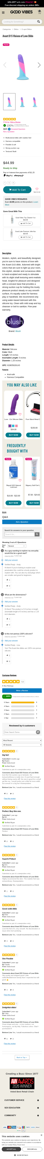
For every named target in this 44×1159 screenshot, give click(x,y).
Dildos (16, 29)
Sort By (4, 546)
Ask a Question (8, 132)
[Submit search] (37, 534)
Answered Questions (18, 129)
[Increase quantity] (13, 182)
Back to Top (21, 1057)
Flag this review (9, 798)
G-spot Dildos (27, 29)
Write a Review (15, 122)
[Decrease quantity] (4, 182)
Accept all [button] (11, 1149)
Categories (7, 29)
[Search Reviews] (38, 732)
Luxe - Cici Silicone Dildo (13, 419)
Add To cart (19, 189)
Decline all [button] (32, 1149)
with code (22, 2)
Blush (18, 331)
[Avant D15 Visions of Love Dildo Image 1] (22, 65)
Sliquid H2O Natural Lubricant (13, 486)
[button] (3, 12)
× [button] (41, 1135)
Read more (21, 1145)
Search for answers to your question (19, 530)
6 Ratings (6, 122)
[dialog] (22, 1146)
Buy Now (13, 435)
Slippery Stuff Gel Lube (34, 485)
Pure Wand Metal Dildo (34, 419)
